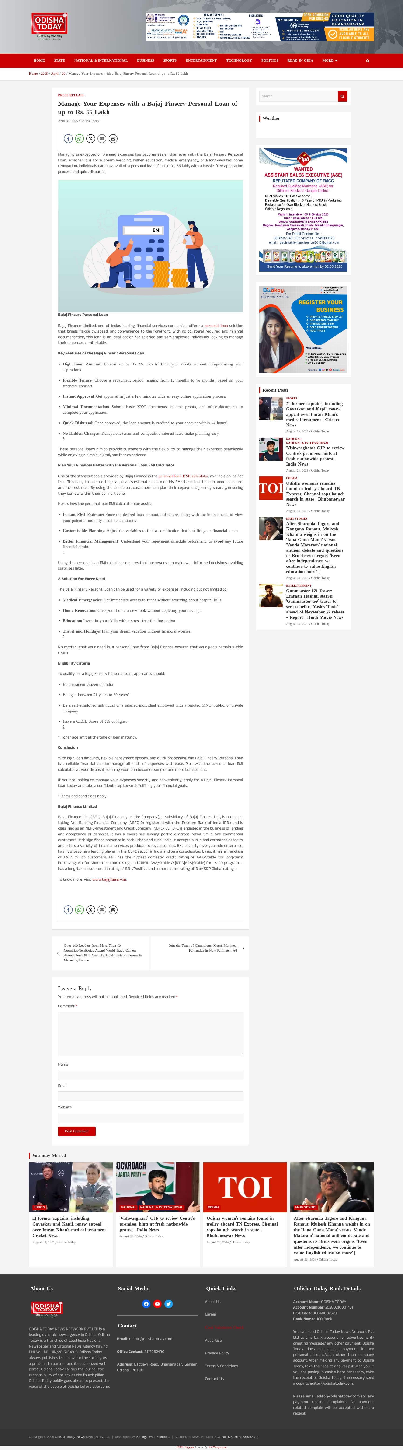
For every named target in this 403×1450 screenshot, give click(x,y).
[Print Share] (113, 138)
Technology (239, 60)
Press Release (71, 95)
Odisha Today (90, 121)
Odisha (291, 478)
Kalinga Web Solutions (153, 1437)
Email (62, 1086)
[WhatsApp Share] (79, 138)
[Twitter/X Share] (90, 138)
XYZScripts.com (217, 1448)
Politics (269, 60)
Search (342, 96)
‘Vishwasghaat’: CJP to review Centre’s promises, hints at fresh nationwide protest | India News (315, 456)
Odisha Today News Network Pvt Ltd (82, 1437)
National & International (101, 60)
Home (39, 60)
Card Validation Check (224, 1328)
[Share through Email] (101, 138)
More (328, 60)
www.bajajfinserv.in (109, 879)
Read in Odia (300, 60)
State (59, 60)
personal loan (216, 326)
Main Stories (296, 519)
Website (65, 1108)
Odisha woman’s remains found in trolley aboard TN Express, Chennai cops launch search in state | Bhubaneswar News (315, 494)
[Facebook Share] (68, 138)
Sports (170, 60)
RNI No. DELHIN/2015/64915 (236, 1437)
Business (145, 60)
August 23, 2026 (297, 431)
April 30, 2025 (68, 121)
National (293, 439)
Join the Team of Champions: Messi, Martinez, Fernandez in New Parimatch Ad (203, 948)
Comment (67, 1007)
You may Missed (49, 1155)
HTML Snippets (185, 1448)
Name (63, 1065)
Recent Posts (275, 390)
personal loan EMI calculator (183, 476)
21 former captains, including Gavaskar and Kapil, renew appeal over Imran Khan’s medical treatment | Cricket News (314, 415)
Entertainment (201, 60)
